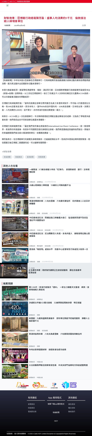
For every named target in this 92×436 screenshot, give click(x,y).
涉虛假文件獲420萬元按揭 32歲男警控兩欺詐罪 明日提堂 (55, 303)
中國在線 (40, 230)
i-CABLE (5, 1)
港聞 (38, 198)
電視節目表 (32, 411)
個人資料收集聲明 (20, 434)
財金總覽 (7, 157)
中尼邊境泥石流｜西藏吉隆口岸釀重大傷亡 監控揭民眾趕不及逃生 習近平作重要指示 (59, 219)
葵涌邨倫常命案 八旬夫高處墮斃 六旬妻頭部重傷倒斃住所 (56, 334)
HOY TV (12, 1)
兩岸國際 (40, 246)
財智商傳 (7, 152)
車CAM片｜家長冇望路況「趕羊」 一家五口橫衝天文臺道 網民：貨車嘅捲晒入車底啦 (59, 288)
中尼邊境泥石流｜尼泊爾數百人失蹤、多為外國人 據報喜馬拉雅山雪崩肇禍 (59, 235)
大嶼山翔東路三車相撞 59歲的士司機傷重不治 (50, 185)
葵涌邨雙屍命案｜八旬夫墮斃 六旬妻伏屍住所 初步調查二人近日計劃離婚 (59, 202)
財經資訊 (18, 157)
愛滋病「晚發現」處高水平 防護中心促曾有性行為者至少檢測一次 (58, 249)
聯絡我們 (71, 411)
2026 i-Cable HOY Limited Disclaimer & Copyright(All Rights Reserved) (52, 434)
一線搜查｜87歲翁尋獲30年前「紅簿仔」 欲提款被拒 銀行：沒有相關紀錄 (59, 171)
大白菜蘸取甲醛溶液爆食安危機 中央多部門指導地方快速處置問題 (58, 365)
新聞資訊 (32, 182)
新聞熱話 (40, 182)
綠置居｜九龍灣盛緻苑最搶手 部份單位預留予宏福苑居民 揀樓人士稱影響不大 (59, 319)
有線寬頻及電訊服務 (23, 1)
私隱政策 (9, 434)
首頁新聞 (30, 157)
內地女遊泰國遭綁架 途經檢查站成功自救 (47, 350)
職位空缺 (71, 408)
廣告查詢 (71, 404)
